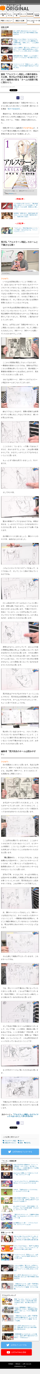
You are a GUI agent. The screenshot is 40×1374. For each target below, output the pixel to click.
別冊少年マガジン (10, 1143)
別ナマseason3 (13, 109)
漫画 (21, 1143)
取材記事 (30, 14)
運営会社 (17, 1364)
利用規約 (10, 1364)
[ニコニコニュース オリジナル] (14, 8)
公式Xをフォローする (18, 1345)
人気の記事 (3, 14)
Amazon (11, 193)
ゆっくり (23, 14)
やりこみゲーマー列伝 (33, 21)
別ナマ (22, 1141)
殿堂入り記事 (20, 20)
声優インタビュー (6, 20)
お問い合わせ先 (27, 1364)
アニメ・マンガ (10, 14)
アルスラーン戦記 (10, 1141)
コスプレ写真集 (37, 14)
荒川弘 (28, 1143)
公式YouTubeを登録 (18, 1352)
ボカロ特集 (16, 14)
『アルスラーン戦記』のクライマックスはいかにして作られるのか (22, 1115)
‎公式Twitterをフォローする (22, 1152)
